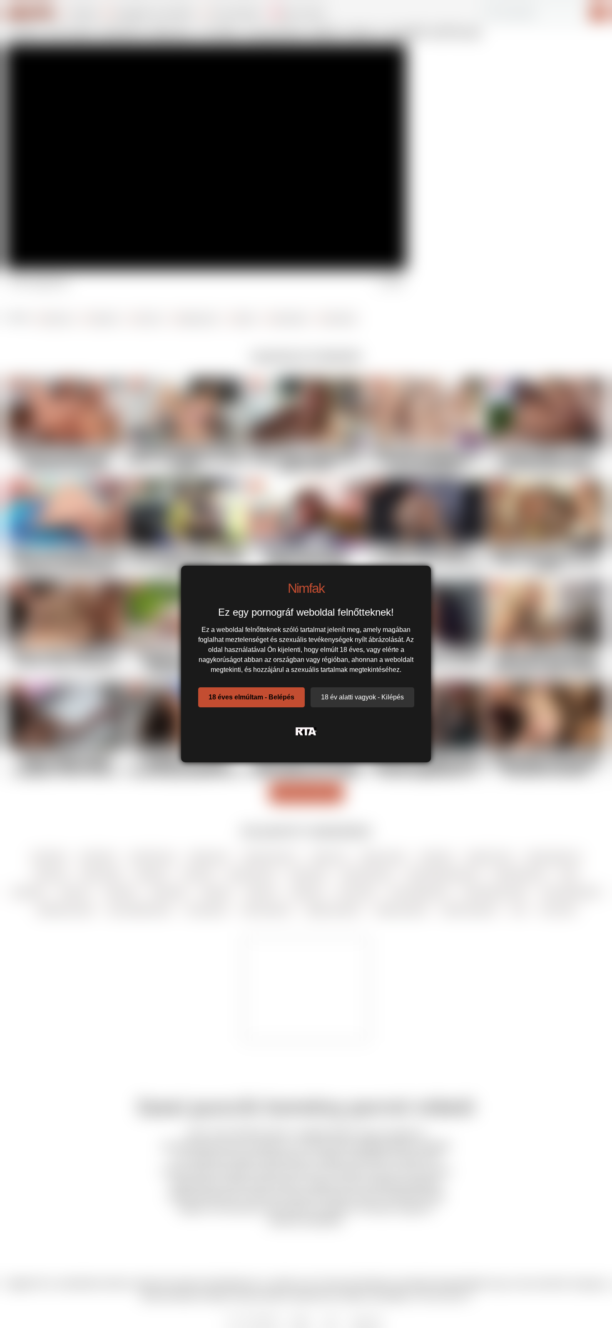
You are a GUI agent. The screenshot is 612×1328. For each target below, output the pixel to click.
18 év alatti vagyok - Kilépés (362, 697)
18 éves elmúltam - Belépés (251, 697)
